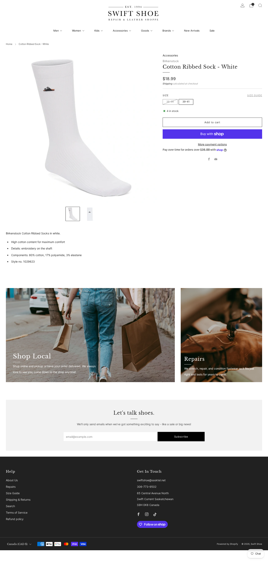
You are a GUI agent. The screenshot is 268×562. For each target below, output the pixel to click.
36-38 (170, 101)
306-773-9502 (146, 486)
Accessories (120, 30)
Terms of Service (16, 512)
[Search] (260, 5)
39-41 (186, 101)
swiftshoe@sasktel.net (151, 480)
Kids (96, 30)
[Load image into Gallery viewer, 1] (73, 214)
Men (56, 30)
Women (76, 30)
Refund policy (15, 519)
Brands (166, 30)
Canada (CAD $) (17, 544)
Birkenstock (171, 61)
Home (9, 44)
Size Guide (254, 95)
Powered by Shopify (227, 544)
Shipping (167, 83)
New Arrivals (192, 30)
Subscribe (181, 436)
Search (10, 506)
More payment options (212, 144)
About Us (12, 480)
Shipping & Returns (18, 499)
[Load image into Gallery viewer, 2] (90, 214)
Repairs (10, 486)
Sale (212, 30)
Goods (145, 30)
